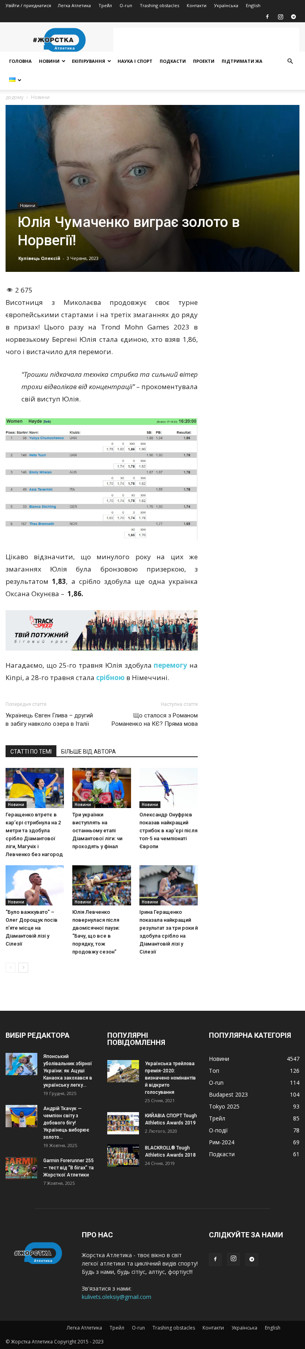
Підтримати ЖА (242, 61)
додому (14, 97)
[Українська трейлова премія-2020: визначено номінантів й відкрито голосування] (123, 1071)
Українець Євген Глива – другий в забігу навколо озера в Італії (49, 719)
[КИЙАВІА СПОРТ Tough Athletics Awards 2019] (123, 1123)
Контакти (197, 5)
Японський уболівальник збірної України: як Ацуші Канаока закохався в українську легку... (67, 1071)
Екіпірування (88, 61)
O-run (126, 5)
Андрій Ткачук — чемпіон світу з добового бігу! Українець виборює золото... (66, 1123)
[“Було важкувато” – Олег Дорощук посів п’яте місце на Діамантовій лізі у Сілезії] (35, 885)
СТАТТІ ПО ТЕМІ (31, 751)
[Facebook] (267, 16)
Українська (226, 5)
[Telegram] (293, 16)
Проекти (203, 61)
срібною (111, 677)
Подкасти (173, 61)
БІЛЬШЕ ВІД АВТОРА (88, 751)
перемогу (170, 665)
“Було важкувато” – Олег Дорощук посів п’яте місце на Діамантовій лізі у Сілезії (32, 928)
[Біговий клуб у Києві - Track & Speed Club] (102, 630)
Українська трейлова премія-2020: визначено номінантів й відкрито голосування (170, 1078)
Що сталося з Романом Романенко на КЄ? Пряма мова (155, 719)
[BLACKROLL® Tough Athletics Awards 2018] (123, 1155)
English (253, 5)
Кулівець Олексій (39, 258)
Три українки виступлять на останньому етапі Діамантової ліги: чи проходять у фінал (97, 830)
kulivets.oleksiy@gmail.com (116, 1297)
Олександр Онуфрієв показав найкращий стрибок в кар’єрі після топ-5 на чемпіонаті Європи (168, 830)
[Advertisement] (206, 40)
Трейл (105, 5)
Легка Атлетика (74, 5)
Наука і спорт (135, 61)
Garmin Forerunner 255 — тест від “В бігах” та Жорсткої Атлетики (68, 1168)
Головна (20, 61)
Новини (49, 61)
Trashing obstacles (159, 5)
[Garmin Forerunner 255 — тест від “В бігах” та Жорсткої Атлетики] (21, 1168)
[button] (289, 61)
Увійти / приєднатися (28, 5)
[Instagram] (280, 16)
